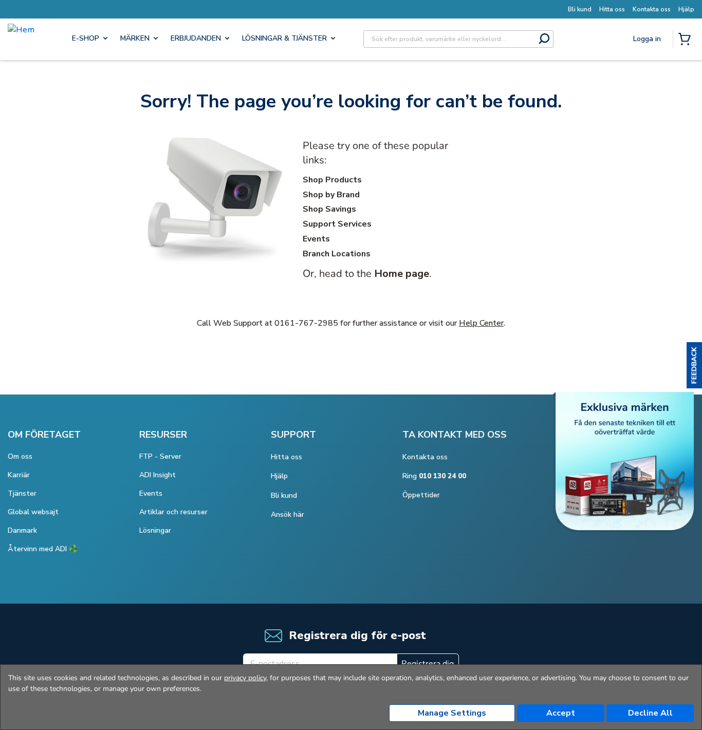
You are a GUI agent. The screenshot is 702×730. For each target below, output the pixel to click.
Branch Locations (337, 253)
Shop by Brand (331, 194)
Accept (560, 713)
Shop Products (332, 179)
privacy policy (245, 678)
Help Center (481, 323)
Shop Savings (329, 209)
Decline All (650, 713)
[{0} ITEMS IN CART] (686, 40)
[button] (694, 365)
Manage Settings (452, 713)
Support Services (337, 224)
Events (316, 239)
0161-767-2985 (306, 323)
